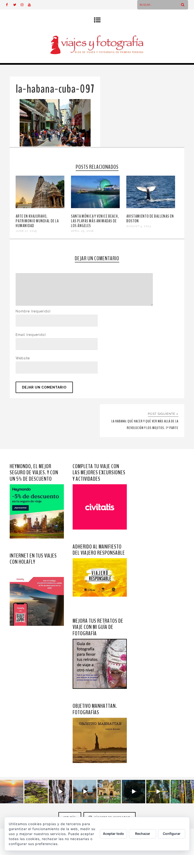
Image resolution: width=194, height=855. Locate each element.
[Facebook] (9, 4)
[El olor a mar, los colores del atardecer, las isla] (36, 791)
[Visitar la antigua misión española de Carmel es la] (109, 791)
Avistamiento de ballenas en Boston (150, 218)
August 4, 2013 (138, 226)
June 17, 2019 (26, 231)
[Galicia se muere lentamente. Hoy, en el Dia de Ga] (60, 791)
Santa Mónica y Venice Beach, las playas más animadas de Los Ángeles (95, 221)
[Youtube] (31, 4)
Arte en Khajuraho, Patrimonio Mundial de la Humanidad (37, 221)
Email (31, 335)
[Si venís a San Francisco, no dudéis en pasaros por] (85, 791)
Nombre (33, 311)
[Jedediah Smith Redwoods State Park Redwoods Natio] (182, 791)
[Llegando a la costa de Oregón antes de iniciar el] (133, 791)
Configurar (172, 834)
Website (23, 358)
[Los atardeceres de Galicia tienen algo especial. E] (11, 791)
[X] (16, 4)
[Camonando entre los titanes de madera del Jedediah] (158, 791)
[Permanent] (40, 207)
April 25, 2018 (82, 231)
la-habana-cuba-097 (55, 89)
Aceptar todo (113, 834)
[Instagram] (24, 4)
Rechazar (142, 834)
